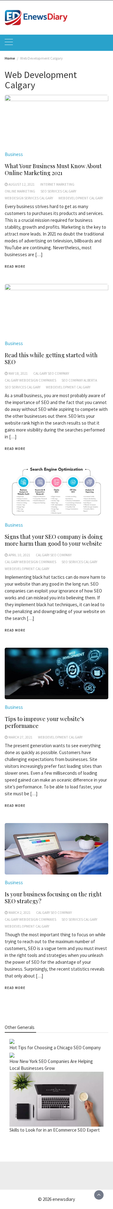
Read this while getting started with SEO (51, 358)
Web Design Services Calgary (29, 198)
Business (14, 154)
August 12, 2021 (21, 184)
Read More (15, 266)
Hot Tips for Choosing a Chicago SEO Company (55, 1048)
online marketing (20, 191)
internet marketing (57, 184)
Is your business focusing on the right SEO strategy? (53, 897)
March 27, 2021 (20, 737)
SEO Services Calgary (58, 191)
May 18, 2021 (18, 373)
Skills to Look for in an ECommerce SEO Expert (54, 1130)
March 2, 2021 (19, 912)
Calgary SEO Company (51, 373)
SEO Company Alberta (79, 380)
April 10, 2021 (19, 555)
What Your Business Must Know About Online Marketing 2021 (53, 169)
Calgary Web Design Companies (30, 380)
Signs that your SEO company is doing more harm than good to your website (54, 540)
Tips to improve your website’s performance (44, 722)
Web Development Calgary (80, 198)
